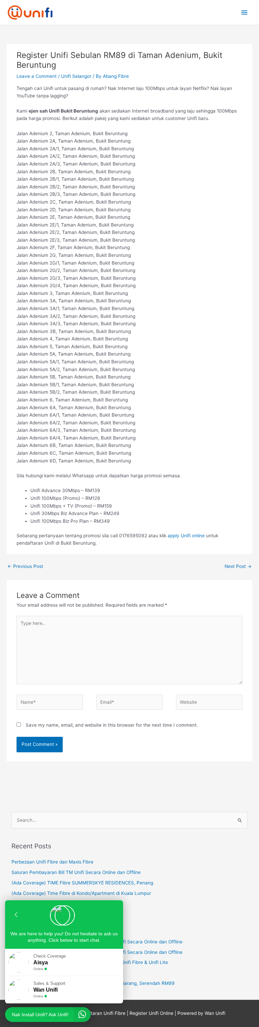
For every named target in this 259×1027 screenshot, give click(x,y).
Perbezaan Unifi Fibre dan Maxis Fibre (52, 862)
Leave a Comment (37, 76)
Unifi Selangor (76, 76)
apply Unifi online (186, 535)
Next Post (238, 566)
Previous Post (25, 566)
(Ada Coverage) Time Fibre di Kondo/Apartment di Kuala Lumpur (81, 893)
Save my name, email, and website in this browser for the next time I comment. (112, 725)
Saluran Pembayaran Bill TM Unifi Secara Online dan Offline (76, 872)
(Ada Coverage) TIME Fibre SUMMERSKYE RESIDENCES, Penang (82, 882)
